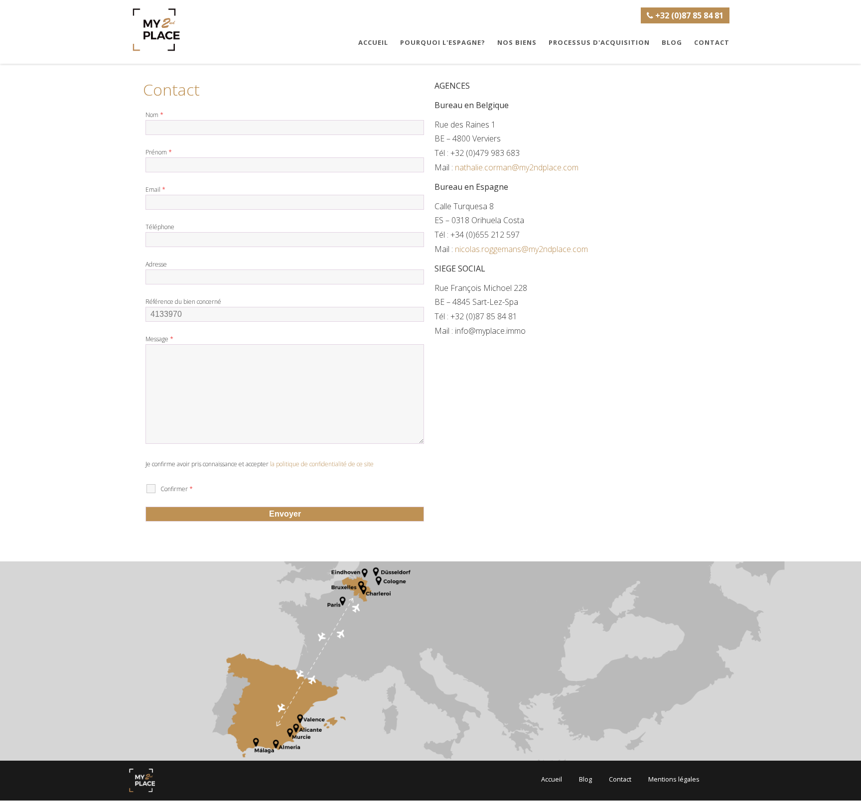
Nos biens (517, 42)
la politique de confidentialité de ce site (322, 464)
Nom (154, 115)
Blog (672, 42)
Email (155, 189)
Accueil (373, 42)
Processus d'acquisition (599, 42)
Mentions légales (674, 779)
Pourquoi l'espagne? (442, 42)
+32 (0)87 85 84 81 (688, 15)
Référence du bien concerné (183, 301)
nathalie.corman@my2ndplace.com (516, 167)
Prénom (158, 152)
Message (159, 339)
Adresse (156, 264)
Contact (711, 42)
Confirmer (176, 489)
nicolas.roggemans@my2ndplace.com (521, 249)
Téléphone (159, 227)
